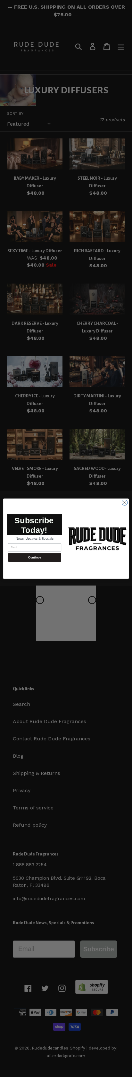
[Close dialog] (125, 502)
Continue (34, 557)
